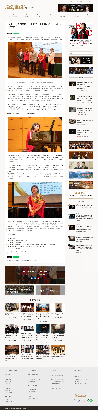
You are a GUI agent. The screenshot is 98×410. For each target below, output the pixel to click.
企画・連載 (8, 379)
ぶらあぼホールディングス (81, 379)
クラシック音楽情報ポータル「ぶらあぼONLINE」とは (81, 1)
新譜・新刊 (8, 388)
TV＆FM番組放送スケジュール (35, 381)
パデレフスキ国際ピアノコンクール (28, 260)
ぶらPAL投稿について (34, 398)
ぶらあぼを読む (32, 389)
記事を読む (8, 374)
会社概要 (76, 377)
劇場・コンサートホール (57, 373)
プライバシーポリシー (57, 388)
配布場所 (31, 394)
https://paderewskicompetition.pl (16, 254)
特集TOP (8, 399)
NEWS (16, 28)
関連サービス (77, 370)
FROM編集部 (9, 392)
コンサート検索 (32, 370)
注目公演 (8, 383)
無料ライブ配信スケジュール (35, 377)
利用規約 (54, 386)
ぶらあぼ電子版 (32, 391)
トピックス (8, 381)
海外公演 (8, 390)
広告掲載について (56, 383)
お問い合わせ (78, 386)
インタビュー (9, 386)
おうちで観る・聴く (33, 374)
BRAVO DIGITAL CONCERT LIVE (82, 373)
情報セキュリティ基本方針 (81, 383)
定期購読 (31, 396)
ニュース (8, 377)
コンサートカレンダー (11, 370)
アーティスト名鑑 (32, 385)
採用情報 (77, 381)
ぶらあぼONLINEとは (57, 379)
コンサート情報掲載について (58, 381)
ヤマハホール (9, 401)
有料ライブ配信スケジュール (35, 379)
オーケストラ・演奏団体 (57, 375)
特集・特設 (8, 396)
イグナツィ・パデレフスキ (13, 260)
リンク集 (53, 370)
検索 (91, 53)
